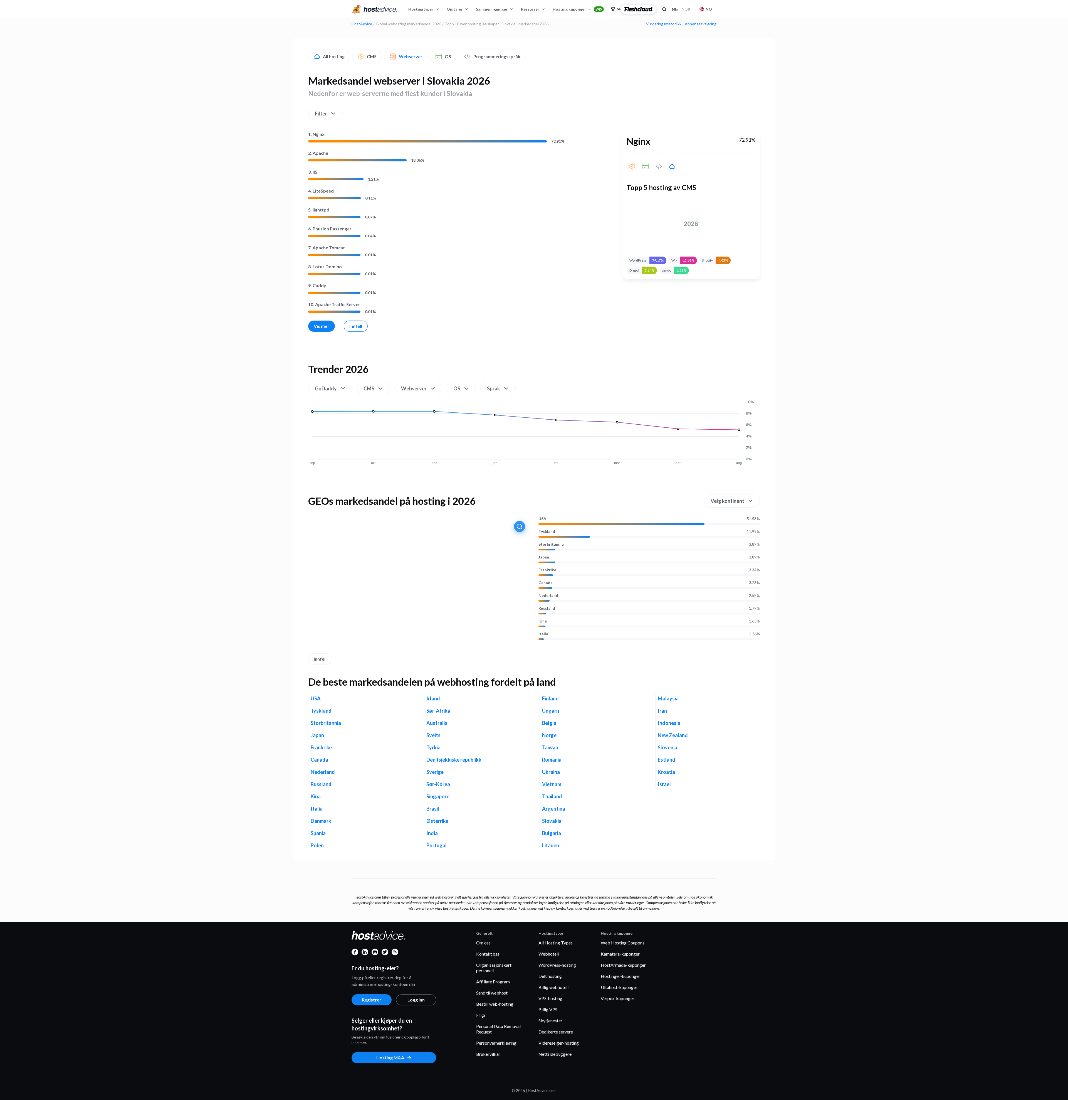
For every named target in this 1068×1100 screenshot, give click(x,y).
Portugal (436, 845)
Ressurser (530, 9)
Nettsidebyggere (555, 1054)
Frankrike (547, 570)
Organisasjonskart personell (493, 967)
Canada (545, 582)
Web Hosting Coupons (622, 942)
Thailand (552, 796)
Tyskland (546, 531)
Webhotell (548, 953)
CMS (372, 56)
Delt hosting (550, 976)
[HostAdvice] (374, 9)
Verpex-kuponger (617, 998)
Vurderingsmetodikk (663, 24)
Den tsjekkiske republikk (453, 760)
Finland (550, 698)
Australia (437, 723)
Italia (543, 634)
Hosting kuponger (577, 9)
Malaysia (668, 698)
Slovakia (552, 821)
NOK (681, 9)
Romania (552, 760)
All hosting (334, 56)
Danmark (321, 821)
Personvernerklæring (496, 1042)
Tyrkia (433, 747)
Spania (318, 833)
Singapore (437, 796)
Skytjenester (550, 1020)
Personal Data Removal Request (498, 1028)
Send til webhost (492, 992)
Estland (666, 760)
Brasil (432, 809)
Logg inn (416, 999)
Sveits (433, 735)
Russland (546, 608)
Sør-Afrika (438, 711)
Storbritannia (551, 544)
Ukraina (551, 772)
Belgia (549, 723)
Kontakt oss (487, 953)
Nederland (548, 595)
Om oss (483, 942)
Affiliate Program (493, 981)
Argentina (553, 809)
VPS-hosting (550, 998)
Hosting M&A (390, 1057)
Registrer (371, 999)
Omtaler (455, 9)
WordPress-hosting (557, 965)
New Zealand (673, 735)
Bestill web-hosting (494, 1004)
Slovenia (667, 747)
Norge (549, 735)
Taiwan (550, 747)
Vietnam (551, 784)
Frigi (480, 1015)
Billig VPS (547, 1009)
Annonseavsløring (700, 24)
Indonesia (669, 723)
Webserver (410, 56)
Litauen (550, 845)
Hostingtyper (420, 9)
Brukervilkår (488, 1054)
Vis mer (321, 326)
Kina (542, 621)
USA (542, 518)
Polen (317, 845)
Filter (321, 113)
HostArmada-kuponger (623, 965)
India (432, 833)
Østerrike (437, 821)
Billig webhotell (553, 987)
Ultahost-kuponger (619, 987)
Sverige (435, 772)
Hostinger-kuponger (620, 976)
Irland (433, 698)
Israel (664, 784)
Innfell (355, 326)
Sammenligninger (492, 9)
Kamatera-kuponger (620, 953)
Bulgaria (551, 833)
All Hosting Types (555, 942)
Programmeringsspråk (496, 56)
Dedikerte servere (555, 1031)
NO (709, 9)
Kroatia (666, 772)
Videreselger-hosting (558, 1042)
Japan (543, 557)
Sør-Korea (438, 784)
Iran (662, 711)
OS (448, 56)
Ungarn (550, 711)
